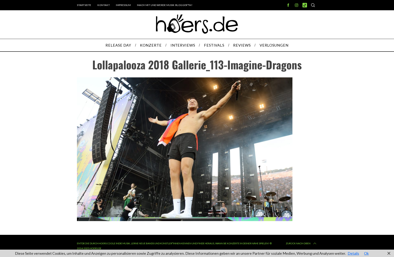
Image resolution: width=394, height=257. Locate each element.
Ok (366, 253)
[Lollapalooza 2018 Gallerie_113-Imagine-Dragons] (184, 219)
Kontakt (103, 5)
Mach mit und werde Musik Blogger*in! (165, 5)
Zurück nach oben (298, 243)
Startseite (84, 5)
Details (353, 253)
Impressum (123, 5)
